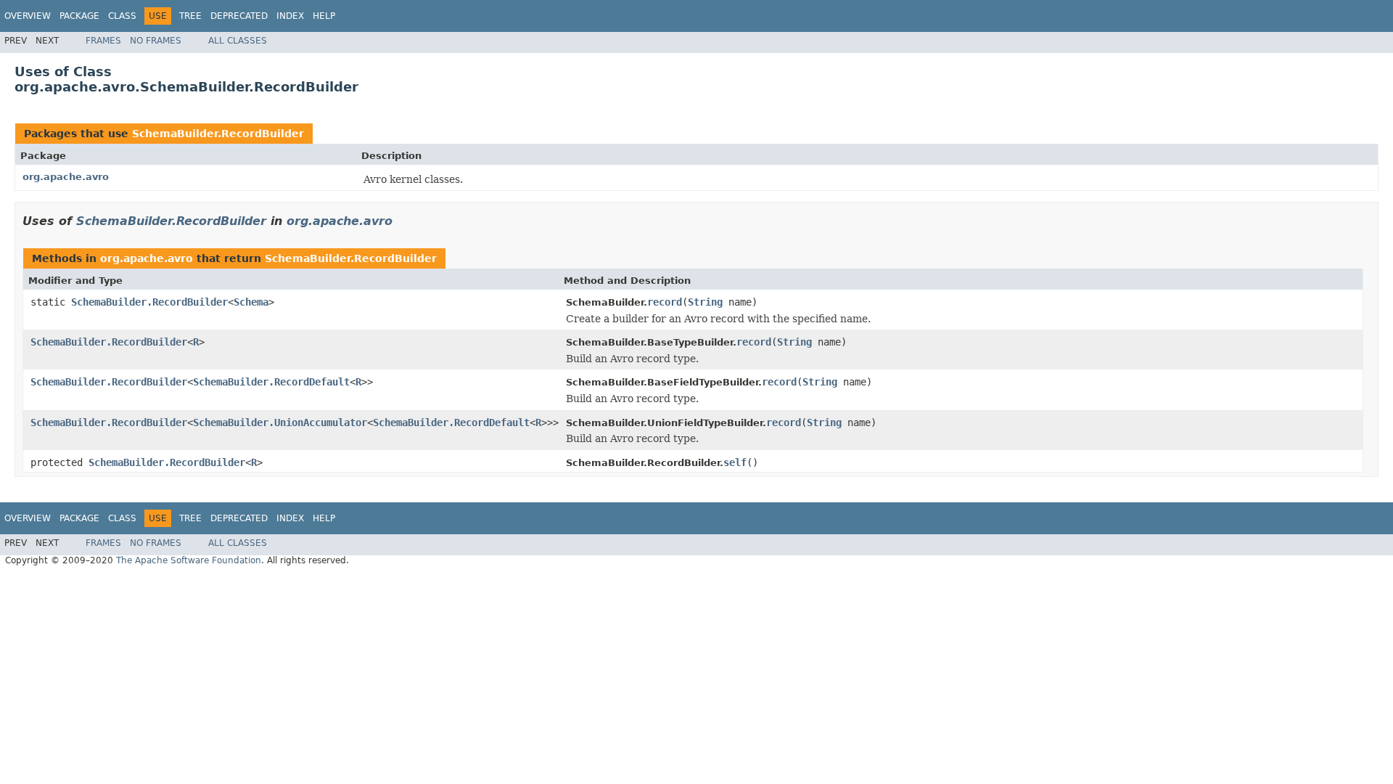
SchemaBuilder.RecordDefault (271, 382)
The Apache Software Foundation (188, 560)
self (735, 462)
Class (122, 16)
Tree (190, 16)
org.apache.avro (65, 176)
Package (79, 16)
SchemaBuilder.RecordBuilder (218, 133)
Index (290, 16)
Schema (251, 302)
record (664, 302)
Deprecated (239, 16)
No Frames (155, 41)
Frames (103, 41)
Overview (27, 16)
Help (324, 16)
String (705, 302)
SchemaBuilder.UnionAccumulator (280, 422)
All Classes (237, 41)
